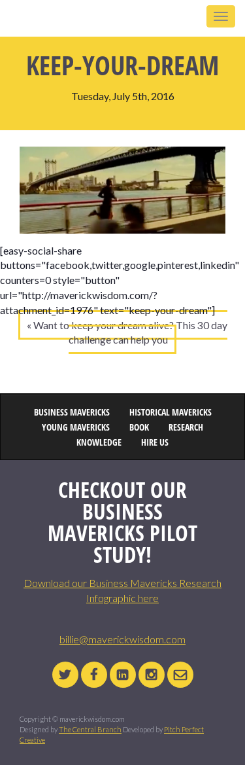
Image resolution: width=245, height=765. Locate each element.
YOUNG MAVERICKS (76, 427)
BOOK (139, 427)
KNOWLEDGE (99, 442)
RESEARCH (186, 427)
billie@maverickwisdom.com (122, 639)
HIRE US (155, 442)
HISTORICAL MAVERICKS (170, 412)
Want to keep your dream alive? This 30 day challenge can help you (130, 332)
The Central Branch (90, 729)
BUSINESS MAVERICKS (72, 412)
